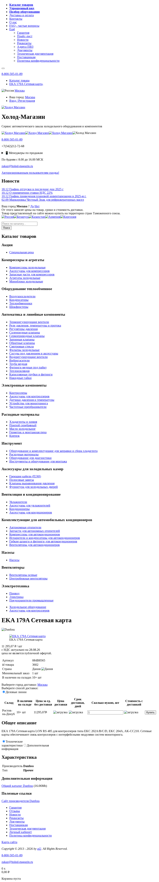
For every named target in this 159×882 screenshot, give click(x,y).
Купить (150, 712)
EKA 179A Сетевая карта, (26, 84)
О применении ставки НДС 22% (27, 192)
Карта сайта (9, 842)
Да (32, 206)
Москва (20, 90)
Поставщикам (18, 825)
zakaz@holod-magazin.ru (17, 166)
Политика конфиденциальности (30, 835)
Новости (15, 814)
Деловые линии (16, 692)
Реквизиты (16, 818)
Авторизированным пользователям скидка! (30, 172)
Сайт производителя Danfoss (21, 801)
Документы (17, 821)
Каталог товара (19, 80)
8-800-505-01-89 (12, 74)
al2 (39, 848)
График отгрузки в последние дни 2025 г (33, 189)
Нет (37, 206)
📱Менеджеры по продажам (24, 153)
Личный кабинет (20, 832)
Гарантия (15, 807)
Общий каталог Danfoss (17, 785)
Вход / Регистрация (22, 100)
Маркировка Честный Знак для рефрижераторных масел (43, 199)
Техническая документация (27, 828)
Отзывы (14, 811)
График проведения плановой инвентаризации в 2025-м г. (44, 196)
